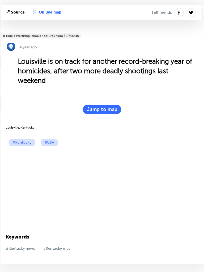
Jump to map (102, 109)
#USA (49, 142)
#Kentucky (21, 142)
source (18, 12)
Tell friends (161, 12)
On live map (50, 12)
